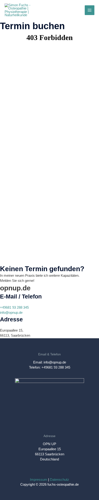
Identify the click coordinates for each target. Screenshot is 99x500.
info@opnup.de (11, 312)
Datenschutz (59, 479)
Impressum (38, 479)
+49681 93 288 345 (14, 307)
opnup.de (15, 288)
